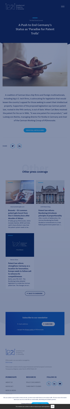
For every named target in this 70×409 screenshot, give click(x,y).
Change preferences (26, 403)
